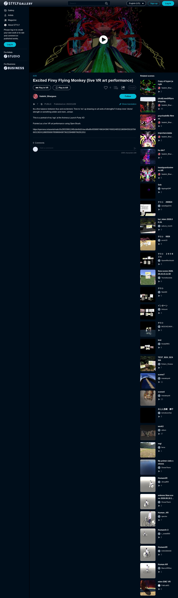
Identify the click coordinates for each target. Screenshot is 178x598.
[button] (105, 87)
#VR (35, 76)
